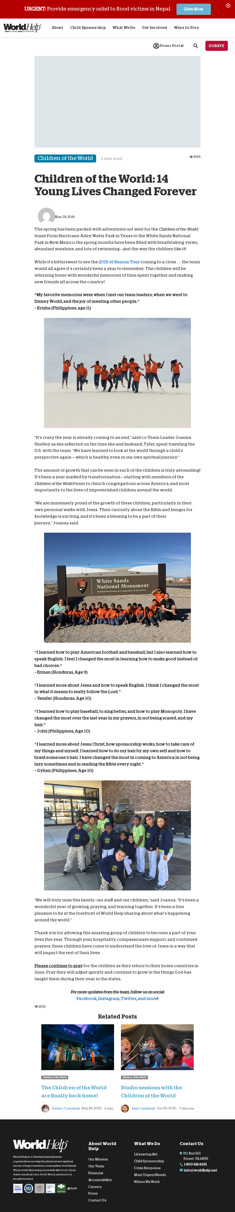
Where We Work (147, 1181)
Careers (95, 1186)
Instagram (109, 999)
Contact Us (97, 1200)
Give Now (193, 9)
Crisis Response (147, 1168)
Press (93, 1193)
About (57, 28)
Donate (216, 45)
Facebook (86, 999)
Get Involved (154, 28)
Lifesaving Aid (145, 1154)
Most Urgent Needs (150, 1174)
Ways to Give (186, 28)
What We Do (123, 28)
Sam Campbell (143, 1108)
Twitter (128, 999)
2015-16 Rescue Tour (119, 262)
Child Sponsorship (88, 28)
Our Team (96, 1166)
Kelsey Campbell (66, 1108)
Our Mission (98, 1159)
